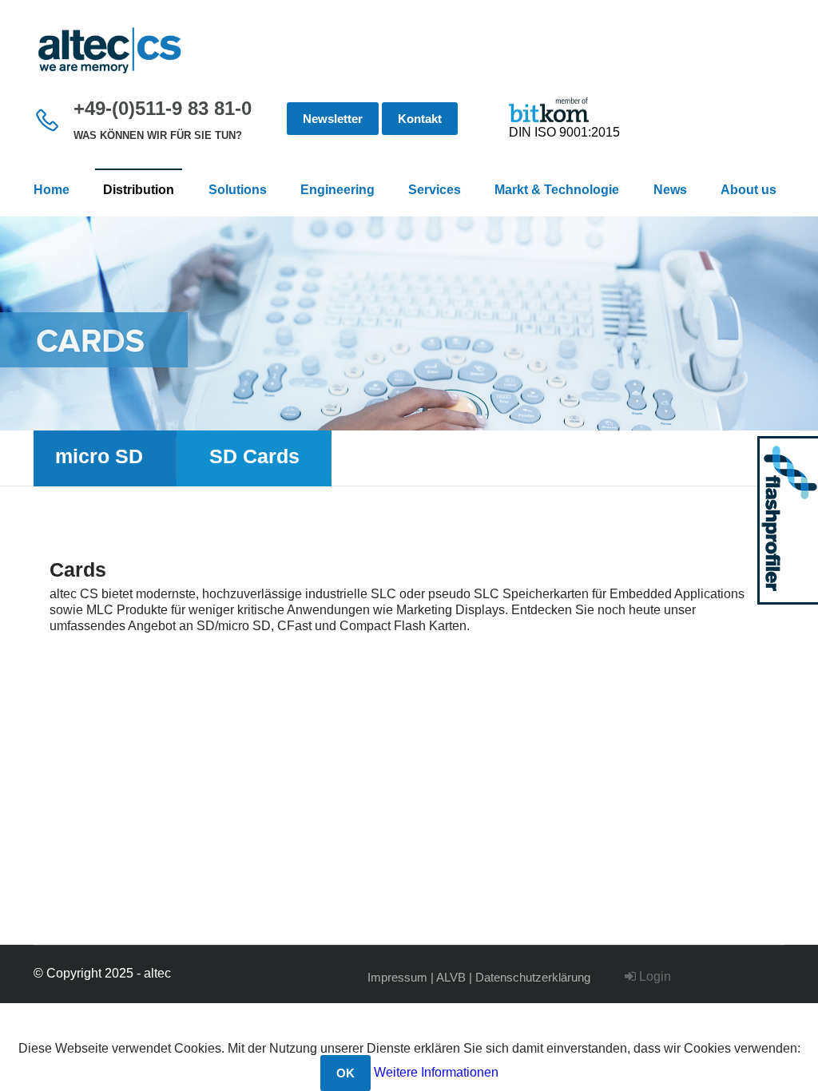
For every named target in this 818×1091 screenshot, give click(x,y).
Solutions (237, 189)
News (670, 189)
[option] (409, 323)
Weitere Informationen (436, 1072)
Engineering (337, 189)
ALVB (451, 977)
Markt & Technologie (556, 189)
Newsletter (333, 118)
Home (51, 189)
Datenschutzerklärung (532, 977)
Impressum (397, 977)
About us (748, 189)
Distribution (138, 189)
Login (653, 976)
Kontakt (420, 118)
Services (434, 189)
